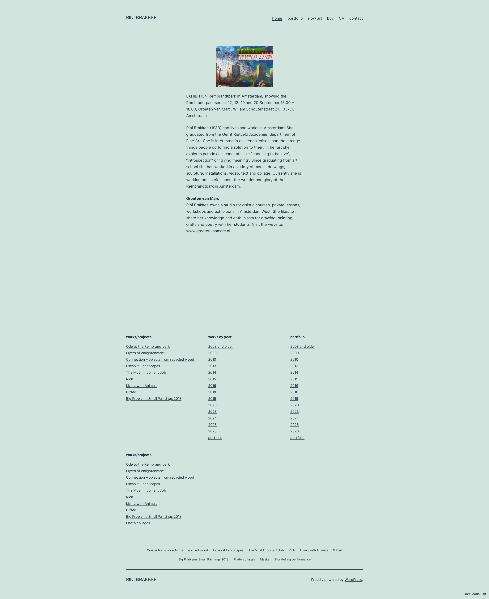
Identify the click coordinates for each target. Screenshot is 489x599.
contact (356, 18)
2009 (212, 353)
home (277, 18)
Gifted (131, 392)
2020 (212, 405)
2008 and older (220, 346)
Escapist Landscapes (143, 366)
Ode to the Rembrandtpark (148, 346)
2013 (212, 366)
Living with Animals (141, 386)
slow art (315, 18)
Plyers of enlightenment (145, 353)
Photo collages (138, 523)
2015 (212, 379)
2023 (212, 412)
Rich (129, 379)
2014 (212, 372)
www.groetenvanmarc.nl (208, 231)
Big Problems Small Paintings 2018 (153, 399)
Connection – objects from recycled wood (160, 359)
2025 (212, 425)
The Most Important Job (146, 372)
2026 (212, 431)
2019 (212, 399)
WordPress (353, 580)
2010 (212, 359)
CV (341, 18)
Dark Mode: (472, 594)
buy (330, 18)
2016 (212, 386)
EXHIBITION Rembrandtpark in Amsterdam (224, 96)
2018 (212, 392)
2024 (212, 418)
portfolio (295, 18)
